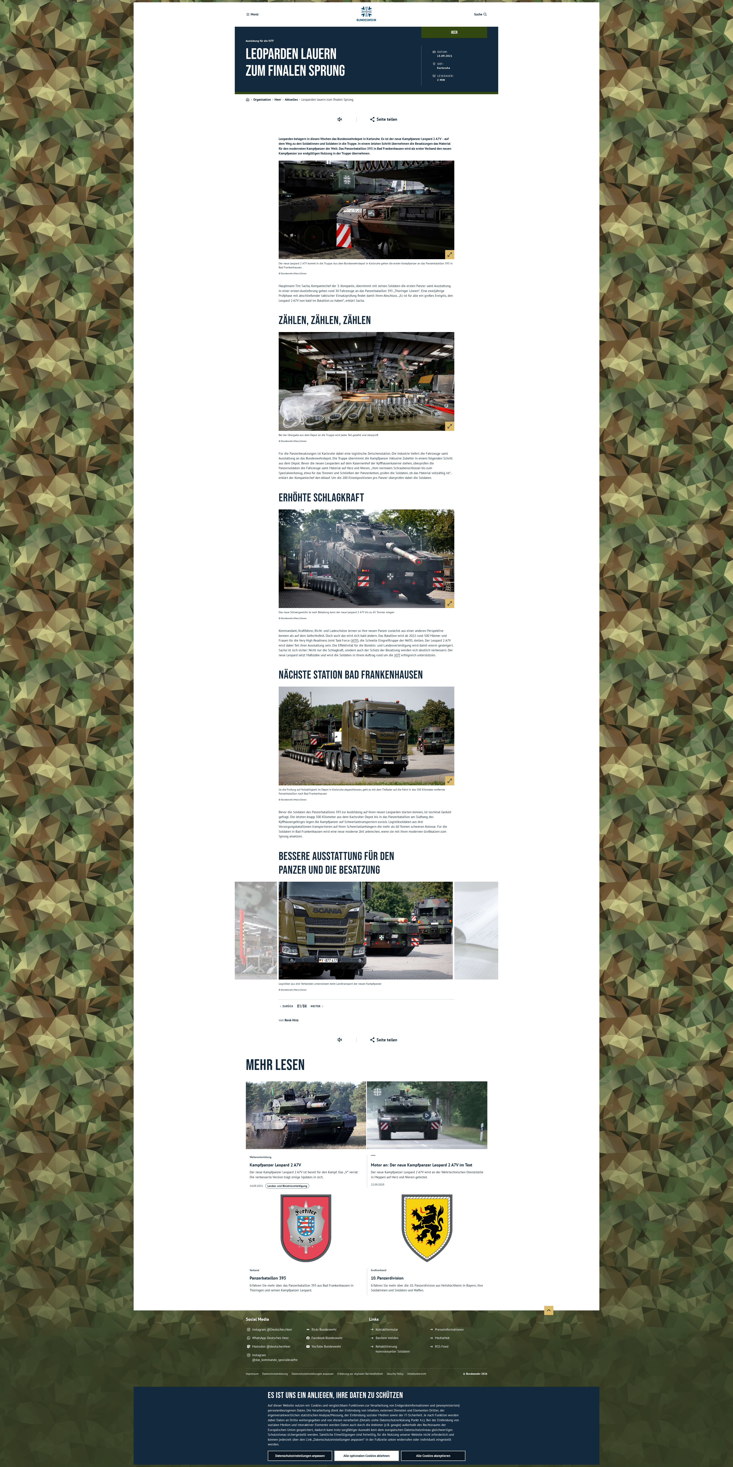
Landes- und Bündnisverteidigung (287, 1186)
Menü (254, 14)
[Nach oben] (548, 1310)
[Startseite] (247, 100)
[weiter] (493, 940)
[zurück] (239, 940)
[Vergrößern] (449, 254)
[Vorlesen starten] (339, 119)
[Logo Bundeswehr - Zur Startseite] (366, 14)
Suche (478, 14)
